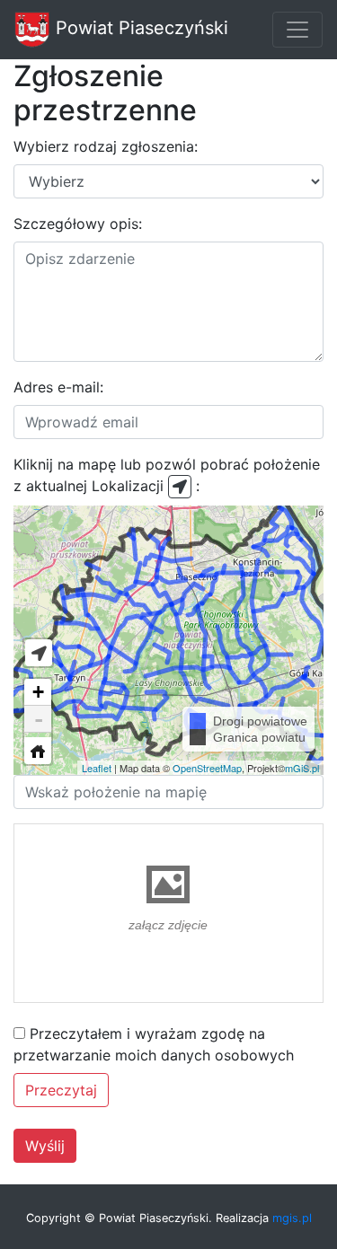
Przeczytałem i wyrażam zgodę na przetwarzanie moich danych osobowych (153, 1044)
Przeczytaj (61, 1090)
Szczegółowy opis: (77, 224)
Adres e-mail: (58, 387)
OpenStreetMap (207, 768)
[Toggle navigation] (297, 30)
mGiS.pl (302, 768)
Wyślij (45, 1146)
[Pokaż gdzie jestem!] (38, 652)
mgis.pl (292, 1218)
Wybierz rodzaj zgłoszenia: (105, 146)
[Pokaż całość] (37, 750)
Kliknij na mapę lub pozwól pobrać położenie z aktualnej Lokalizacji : (166, 475)
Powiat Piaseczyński (139, 28)
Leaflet (96, 768)
